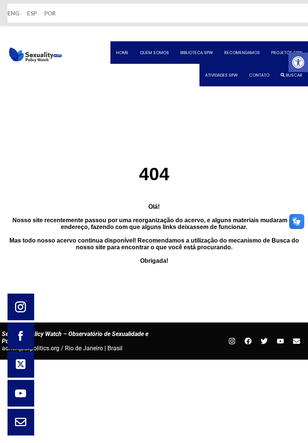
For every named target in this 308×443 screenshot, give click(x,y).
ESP (32, 13)
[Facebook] (248, 341)
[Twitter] (264, 341)
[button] (298, 62)
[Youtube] (280, 341)
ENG (14, 13)
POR (50, 13)
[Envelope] (296, 341)
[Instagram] (232, 341)
